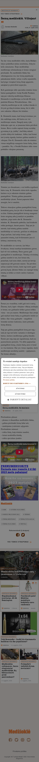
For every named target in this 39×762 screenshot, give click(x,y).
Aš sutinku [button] (20, 388)
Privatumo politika (9, 380)
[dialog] (19, 381)
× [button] (34, 360)
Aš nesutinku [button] (20, 394)
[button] (19, 383)
